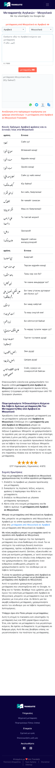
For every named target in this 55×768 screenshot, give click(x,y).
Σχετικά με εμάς (27, 733)
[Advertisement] (27, 663)
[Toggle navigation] (47, 4)
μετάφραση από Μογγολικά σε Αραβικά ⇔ (27, 24)
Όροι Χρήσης (30, 762)
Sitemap (28, 764)
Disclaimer (45, 762)
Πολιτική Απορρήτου (12, 762)
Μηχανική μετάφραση (31, 718)
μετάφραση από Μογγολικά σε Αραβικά (30, 524)
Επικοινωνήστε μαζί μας (27, 738)
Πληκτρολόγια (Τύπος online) (27, 723)
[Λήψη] (43, 105)
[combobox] (14, 29)
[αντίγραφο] (49, 105)
